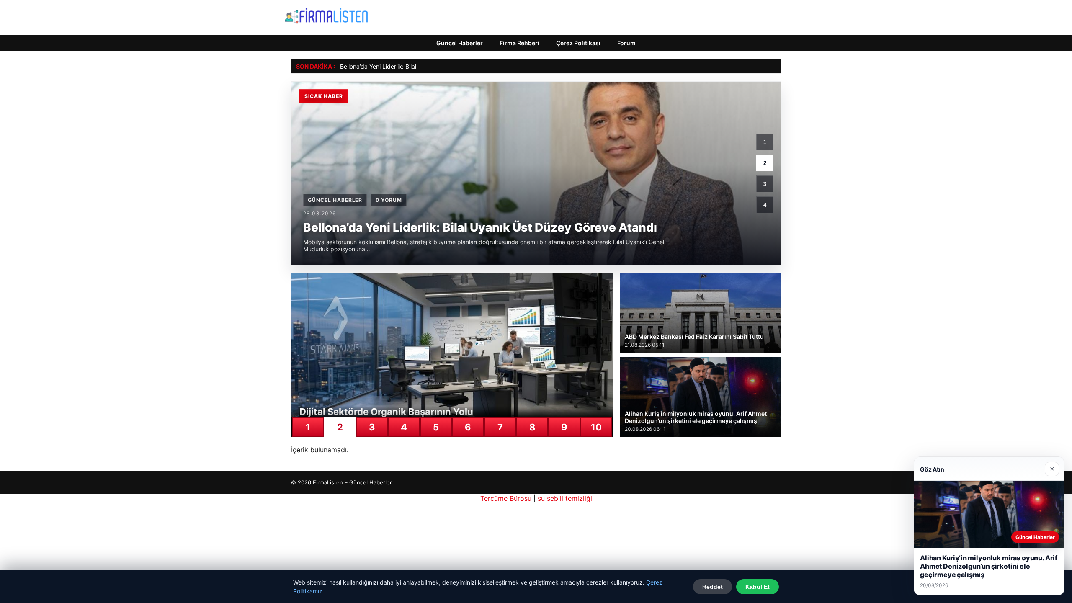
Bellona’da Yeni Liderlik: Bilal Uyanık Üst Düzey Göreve (414, 66)
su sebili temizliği (565, 498)
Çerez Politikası (578, 42)
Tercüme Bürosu (505, 498)
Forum (626, 42)
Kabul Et (757, 586)
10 (596, 427)
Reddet (712, 586)
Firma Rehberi (519, 42)
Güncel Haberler (459, 42)
